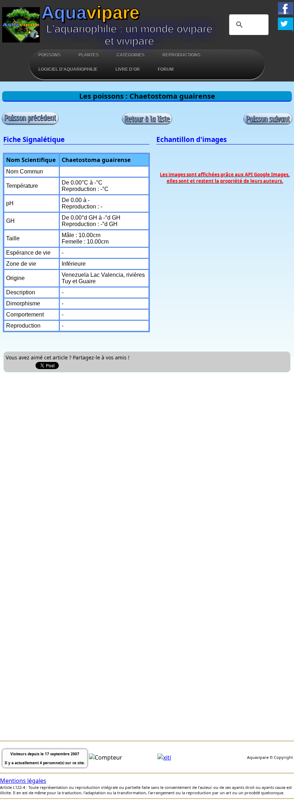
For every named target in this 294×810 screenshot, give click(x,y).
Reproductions (181, 55)
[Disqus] (147, 465)
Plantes (89, 55)
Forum (166, 69)
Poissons (49, 55)
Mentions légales (23, 781)
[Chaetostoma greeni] (30, 123)
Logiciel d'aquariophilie (68, 69)
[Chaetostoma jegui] (268, 123)
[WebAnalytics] (164, 757)
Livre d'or (127, 69)
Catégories (130, 55)
